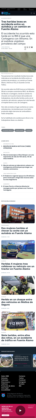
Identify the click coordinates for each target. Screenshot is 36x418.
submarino (6, 184)
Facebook (22, 380)
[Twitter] (27, 47)
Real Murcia (25, 9)
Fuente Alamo (19, 130)
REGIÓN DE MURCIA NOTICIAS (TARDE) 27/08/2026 (17, 147)
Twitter (21, 378)
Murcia (5, 163)
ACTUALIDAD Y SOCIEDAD (20, 363)
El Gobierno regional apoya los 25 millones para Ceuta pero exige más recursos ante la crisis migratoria (18, 177)
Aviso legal (4, 388)
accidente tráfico (6, 18)
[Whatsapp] (25, 47)
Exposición (6, 152)
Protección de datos (8, 386)
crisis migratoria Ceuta (11, 9)
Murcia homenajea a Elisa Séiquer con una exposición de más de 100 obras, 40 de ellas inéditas (18, 156)
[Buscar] (33, 13)
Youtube (21, 384)
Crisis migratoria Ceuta (9, 173)
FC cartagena (31, 9)
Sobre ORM (5, 376)
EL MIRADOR (17, 355)
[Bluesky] (32, 47)
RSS (20, 386)
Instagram (22, 382)
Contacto (22, 376)
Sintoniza (4, 378)
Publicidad (4, 380)
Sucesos (28, 130)
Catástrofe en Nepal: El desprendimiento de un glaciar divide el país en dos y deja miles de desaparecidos (21, 358)
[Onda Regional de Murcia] (5, 13)
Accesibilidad (5, 390)
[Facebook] (30, 47)
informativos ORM (8, 144)
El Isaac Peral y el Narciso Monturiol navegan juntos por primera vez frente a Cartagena (18, 188)
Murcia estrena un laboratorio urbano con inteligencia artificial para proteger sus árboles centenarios (18, 167)
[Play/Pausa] (20, 410)
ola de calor (19, 9)
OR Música (30, 407)
